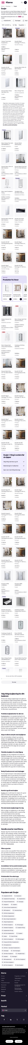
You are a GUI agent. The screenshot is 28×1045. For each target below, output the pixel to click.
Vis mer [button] (14, 682)
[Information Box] (10, 25)
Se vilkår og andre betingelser (10, 124)
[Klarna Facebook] (4, 1019)
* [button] (5, 49)
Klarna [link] (2, 6)
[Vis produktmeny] (25, 9)
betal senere (10, 844)
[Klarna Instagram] (24, 1019)
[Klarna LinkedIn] (11, 1019)
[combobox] (22, 25)
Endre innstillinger (14, 1037)
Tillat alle (19, 1041)
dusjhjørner (11, 739)
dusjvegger (4, 775)
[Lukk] (25, 1026)
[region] (14, 1034)
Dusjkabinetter (5, 716)
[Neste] (24, 20)
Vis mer (25, 14)
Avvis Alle (9, 1041)
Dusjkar (3, 793)
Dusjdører (3, 754)
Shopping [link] (8, 6)
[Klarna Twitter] (17, 1019)
